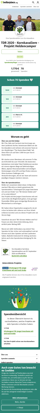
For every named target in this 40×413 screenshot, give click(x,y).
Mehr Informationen (20, 398)
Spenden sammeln (26, 6)
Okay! (20, 407)
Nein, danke (20, 402)
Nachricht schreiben (19, 256)
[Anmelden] (38, 2)
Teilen (20, 52)
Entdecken (15, 6)
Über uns (36, 6)
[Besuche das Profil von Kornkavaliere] (20, 31)
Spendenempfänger (10, 62)
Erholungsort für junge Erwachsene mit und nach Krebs (18, 332)
